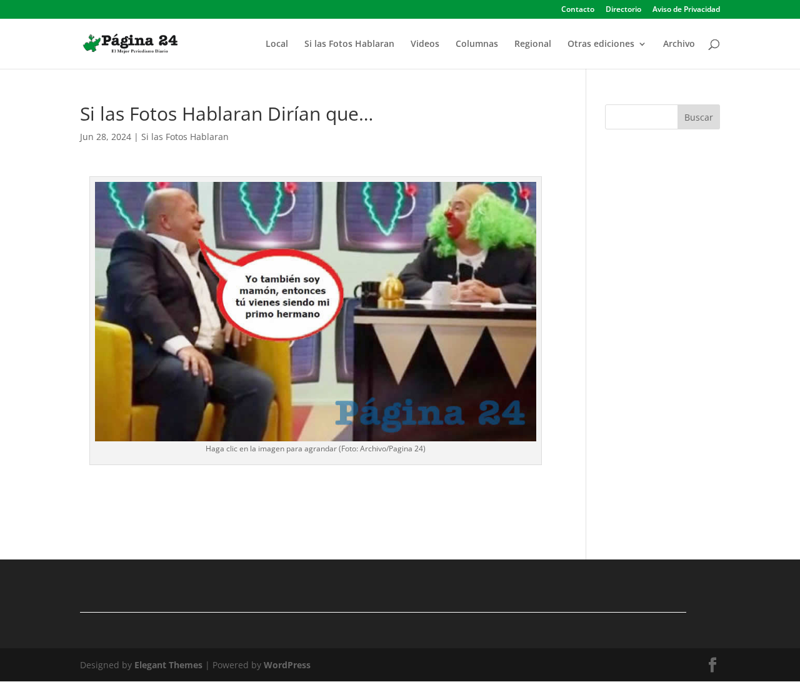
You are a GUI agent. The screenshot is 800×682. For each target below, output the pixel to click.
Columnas (477, 44)
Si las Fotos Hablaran (349, 44)
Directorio (623, 10)
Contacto (577, 10)
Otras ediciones (601, 44)
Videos (425, 44)
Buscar (698, 117)
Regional (532, 44)
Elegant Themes (168, 665)
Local (277, 44)
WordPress (287, 665)
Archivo (679, 44)
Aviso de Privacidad (686, 10)
